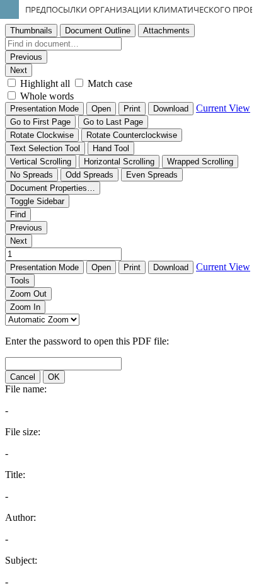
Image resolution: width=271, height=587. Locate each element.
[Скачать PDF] (261, 9)
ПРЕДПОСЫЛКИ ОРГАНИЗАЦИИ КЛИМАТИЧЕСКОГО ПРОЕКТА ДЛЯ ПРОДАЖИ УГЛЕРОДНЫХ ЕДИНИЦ (148, 9)
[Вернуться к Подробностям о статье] (9, 9)
